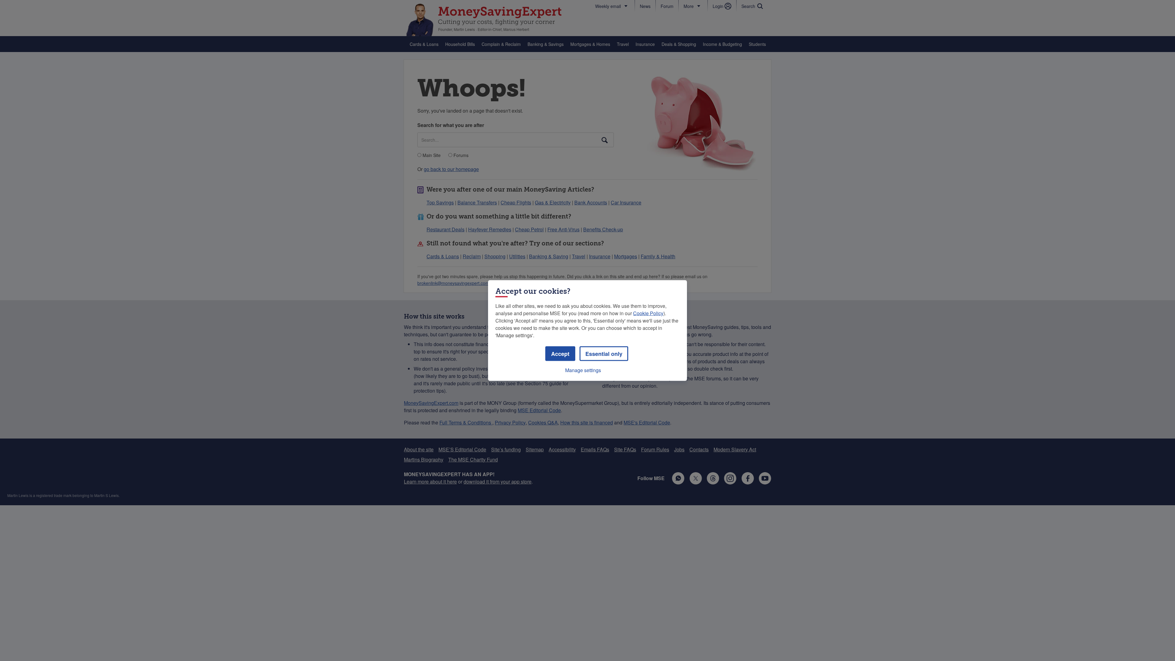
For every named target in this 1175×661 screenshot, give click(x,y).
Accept (560, 354)
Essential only (603, 354)
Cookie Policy (648, 313)
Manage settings (583, 370)
